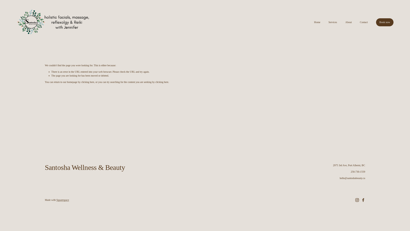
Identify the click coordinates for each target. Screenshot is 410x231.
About (348, 22)
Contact (364, 22)
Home (317, 22)
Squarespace (62, 200)
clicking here (87, 82)
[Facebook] (363, 200)
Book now (384, 22)
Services (332, 22)
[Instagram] (357, 200)
